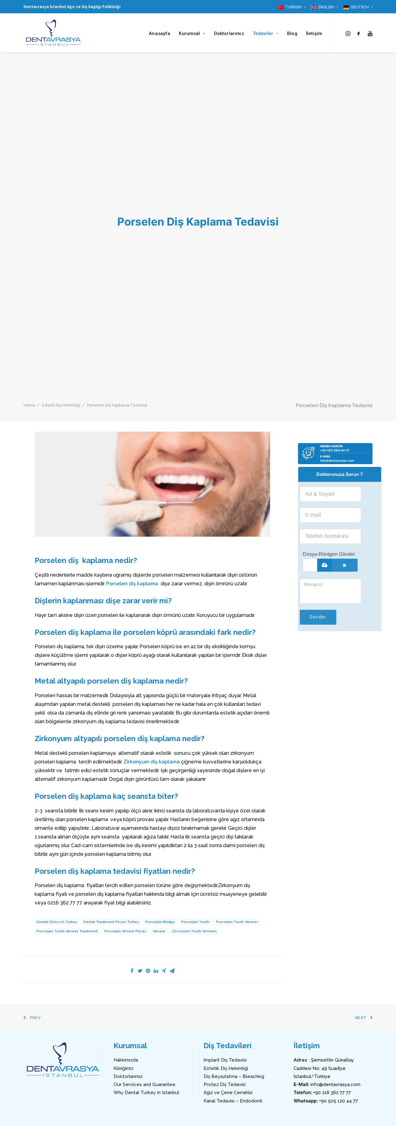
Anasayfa (159, 33)
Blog (292, 33)
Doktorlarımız (229, 33)
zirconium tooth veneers (194, 931)
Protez (211, 1084)
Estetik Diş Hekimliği (61, 405)
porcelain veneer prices (125, 931)
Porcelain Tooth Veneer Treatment (67, 931)
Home (30, 405)
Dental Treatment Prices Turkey (111, 922)
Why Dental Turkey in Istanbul (146, 1092)
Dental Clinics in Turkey (57, 922)
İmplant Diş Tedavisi (225, 1060)
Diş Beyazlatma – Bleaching (234, 1076)
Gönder (318, 616)
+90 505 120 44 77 (338, 1101)
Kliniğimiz (123, 1068)
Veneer (159, 931)
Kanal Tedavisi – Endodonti (233, 1101)
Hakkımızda (126, 1060)
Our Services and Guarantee (144, 1084)
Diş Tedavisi (232, 1084)
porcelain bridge (160, 922)
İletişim (314, 33)
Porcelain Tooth (195, 922)
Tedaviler (263, 33)
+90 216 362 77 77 (332, 1092)
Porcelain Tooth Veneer (237, 922)
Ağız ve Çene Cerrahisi (228, 1092)
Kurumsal (189, 33)
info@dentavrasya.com (335, 1084)
